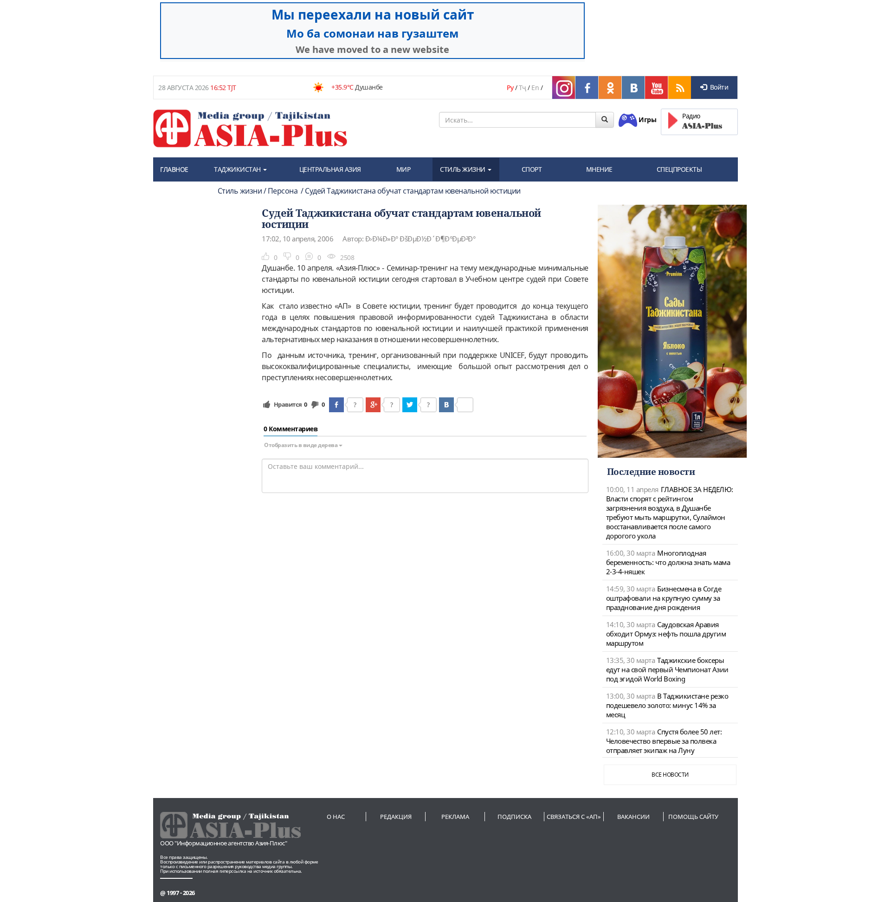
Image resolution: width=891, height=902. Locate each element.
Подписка (514, 816)
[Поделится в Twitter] (409, 404)
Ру (510, 87)
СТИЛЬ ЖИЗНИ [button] (463, 169)
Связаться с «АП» (574, 816)
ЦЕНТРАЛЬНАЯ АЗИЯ (330, 169)
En (535, 87)
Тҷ (522, 87)
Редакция (396, 816)
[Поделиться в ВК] (446, 404)
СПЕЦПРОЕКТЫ (679, 169)
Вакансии (633, 816)
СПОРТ (532, 169)
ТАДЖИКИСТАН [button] (238, 169)
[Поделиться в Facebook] (336, 404)
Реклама (455, 816)
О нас (336, 816)
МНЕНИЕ (599, 169)
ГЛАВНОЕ (174, 169)
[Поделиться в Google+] (373, 404)
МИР (403, 169)
